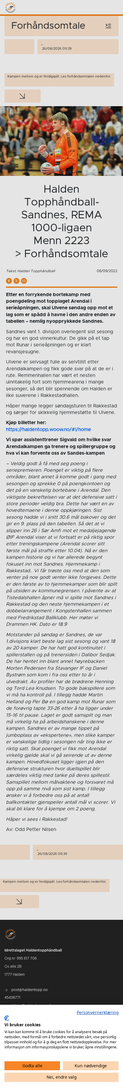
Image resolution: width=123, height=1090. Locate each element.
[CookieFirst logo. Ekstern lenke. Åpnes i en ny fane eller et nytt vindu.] (6, 1018)
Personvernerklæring (98, 1012)
